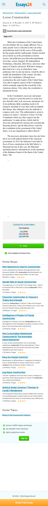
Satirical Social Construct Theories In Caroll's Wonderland (20, 389)
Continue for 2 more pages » (24, 224)
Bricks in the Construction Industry (16, 415)
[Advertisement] (24, 188)
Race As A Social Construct (15, 357)
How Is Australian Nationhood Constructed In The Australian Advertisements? (17, 336)
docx (21, 236)
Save (25, 246)
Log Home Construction (13, 372)
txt (21, 231)
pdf (20, 233)
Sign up (24, 438)
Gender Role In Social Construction (19, 281)
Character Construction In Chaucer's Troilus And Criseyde (20, 299)
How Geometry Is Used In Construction (21, 266)
